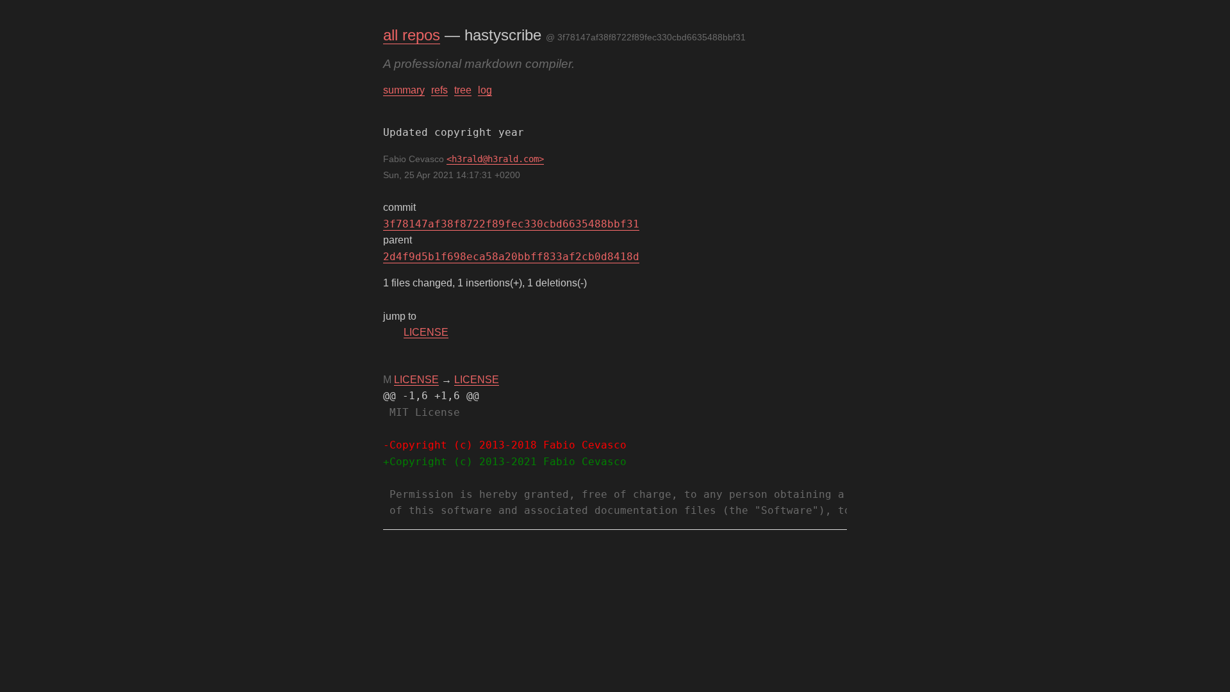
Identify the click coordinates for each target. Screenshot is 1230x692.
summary (404, 90)
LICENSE (426, 332)
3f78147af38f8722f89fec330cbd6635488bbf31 (511, 224)
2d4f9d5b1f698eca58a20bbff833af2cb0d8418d (511, 257)
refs (439, 90)
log (485, 90)
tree (463, 90)
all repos (411, 35)
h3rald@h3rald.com (495, 159)
